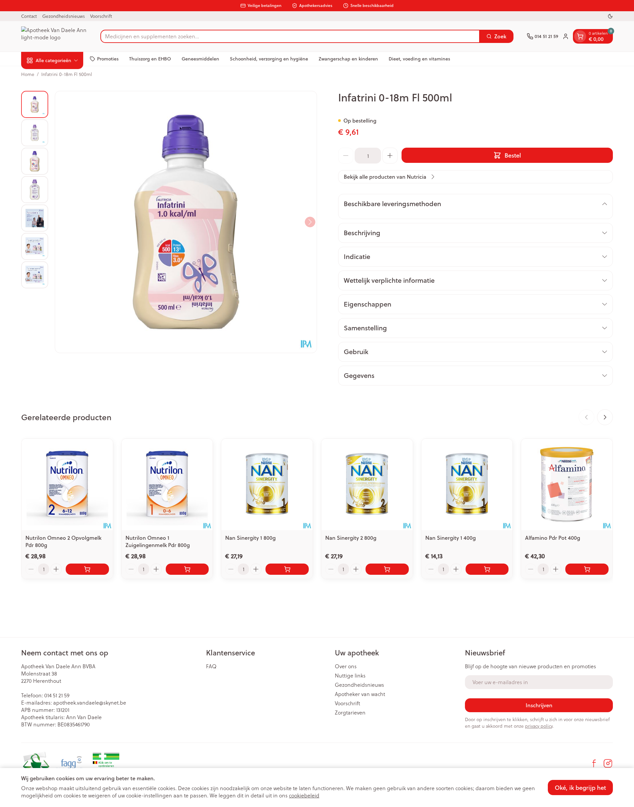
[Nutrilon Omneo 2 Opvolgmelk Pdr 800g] (67, 484)
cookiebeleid (304, 795)
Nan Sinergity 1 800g (250, 537)
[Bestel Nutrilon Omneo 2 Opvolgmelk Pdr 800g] (87, 569)
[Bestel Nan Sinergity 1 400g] (487, 569)
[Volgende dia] (605, 417)
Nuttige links (350, 675)
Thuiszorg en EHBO (150, 58)
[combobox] (290, 36)
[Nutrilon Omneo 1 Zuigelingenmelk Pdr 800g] (167, 484)
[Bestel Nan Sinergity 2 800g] (387, 569)
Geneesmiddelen (200, 58)
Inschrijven (539, 705)
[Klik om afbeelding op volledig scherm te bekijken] (186, 222)
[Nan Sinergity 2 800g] (367, 484)
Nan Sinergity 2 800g (350, 537)
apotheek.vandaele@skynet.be (89, 702)
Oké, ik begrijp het (580, 787)
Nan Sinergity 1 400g (450, 537)
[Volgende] (310, 222)
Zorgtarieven (350, 712)
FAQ (211, 666)
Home (27, 74)
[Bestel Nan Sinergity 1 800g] (287, 569)
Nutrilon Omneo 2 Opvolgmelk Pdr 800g (63, 541)
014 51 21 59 (56, 695)
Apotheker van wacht (360, 694)
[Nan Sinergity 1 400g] (467, 484)
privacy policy (538, 725)
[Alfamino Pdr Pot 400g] (567, 484)
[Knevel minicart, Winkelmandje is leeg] (580, 36)
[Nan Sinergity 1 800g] (267, 484)
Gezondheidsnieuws (63, 16)
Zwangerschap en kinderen (348, 58)
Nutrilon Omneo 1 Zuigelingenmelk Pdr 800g (157, 541)
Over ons (346, 666)
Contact (29, 16)
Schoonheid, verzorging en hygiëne (269, 58)
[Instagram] (608, 763)
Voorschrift (101, 16)
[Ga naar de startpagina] (54, 36)
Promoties (108, 58)
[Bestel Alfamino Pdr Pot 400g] (587, 569)
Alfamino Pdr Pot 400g (552, 537)
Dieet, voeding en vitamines (419, 58)
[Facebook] (594, 763)
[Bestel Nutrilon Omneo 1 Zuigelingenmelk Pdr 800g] (187, 569)
